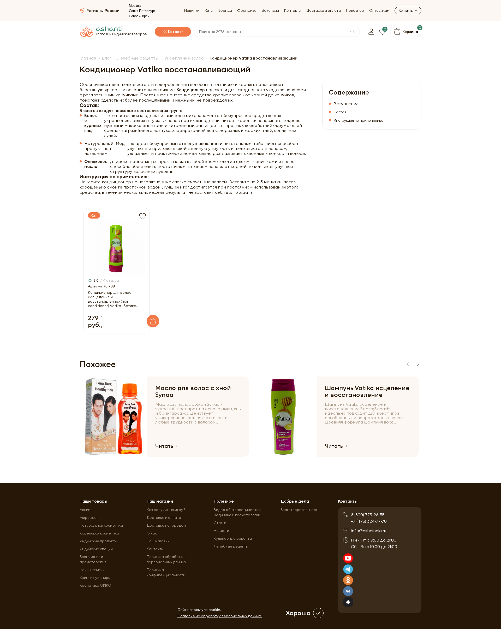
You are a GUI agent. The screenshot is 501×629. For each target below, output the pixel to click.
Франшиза (247, 10)
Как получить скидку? (166, 509)
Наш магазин (158, 541)
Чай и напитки (92, 569)
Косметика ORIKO (95, 585)
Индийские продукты (98, 541)
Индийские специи (96, 548)
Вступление (346, 103)
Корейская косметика (99, 533)
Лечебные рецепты (231, 546)
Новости (221, 530)
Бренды (225, 10)
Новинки (191, 10)
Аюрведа (88, 517)
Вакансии (270, 10)
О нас (152, 533)
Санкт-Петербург (142, 11)
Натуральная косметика (101, 525)
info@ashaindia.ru (368, 530)
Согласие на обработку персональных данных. (219, 616)
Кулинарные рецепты (233, 538)
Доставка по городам (166, 525)
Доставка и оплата (323, 10)
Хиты (209, 10)
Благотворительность (300, 509)
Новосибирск (139, 16)
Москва (135, 6)
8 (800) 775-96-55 (368, 514)
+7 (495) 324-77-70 (369, 521)
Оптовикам (379, 10)
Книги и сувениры (95, 577)
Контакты (292, 10)
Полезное (355, 10)
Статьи (220, 522)
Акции (85, 509)
